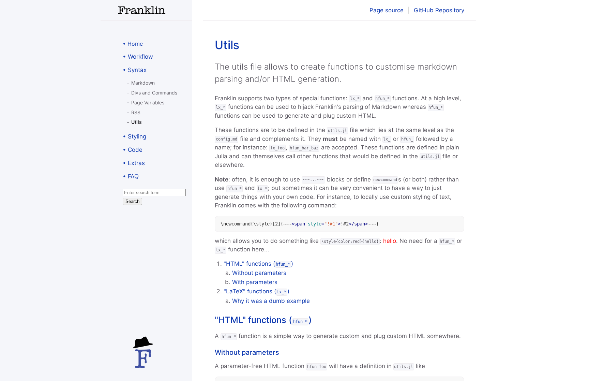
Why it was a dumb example (271, 300)
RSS (135, 112)
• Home (133, 43)
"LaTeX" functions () (257, 291)
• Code (132, 149)
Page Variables (147, 102)
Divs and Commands (154, 93)
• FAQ (131, 176)
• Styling (134, 136)
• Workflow (138, 56)
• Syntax (135, 70)
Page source (386, 10)
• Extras (134, 163)
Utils (136, 122)
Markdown (143, 83)
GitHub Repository (439, 10)
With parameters (254, 282)
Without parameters (259, 272)
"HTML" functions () (258, 263)
